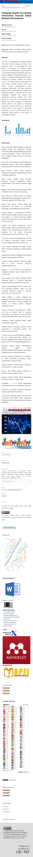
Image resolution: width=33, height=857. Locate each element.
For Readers (6, 806)
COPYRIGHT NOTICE (9, 624)
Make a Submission (9, 527)
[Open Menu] (2, 2)
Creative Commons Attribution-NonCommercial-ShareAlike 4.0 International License (16, 517)
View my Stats (12, 780)
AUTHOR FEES (7, 626)
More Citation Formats (9, 481)
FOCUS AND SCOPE (9, 612)
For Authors (6, 809)
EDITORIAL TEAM (8, 613)
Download (7, 454)
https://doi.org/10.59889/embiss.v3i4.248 (17, 45)
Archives (27, 6)
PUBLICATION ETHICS (10, 620)
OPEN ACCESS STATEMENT (11, 617)
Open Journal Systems (9, 819)
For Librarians (6, 811)
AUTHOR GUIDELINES (9, 622)
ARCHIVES (6, 619)
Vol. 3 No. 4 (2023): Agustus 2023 (10, 7)
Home (3, 6)
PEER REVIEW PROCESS (10, 615)
